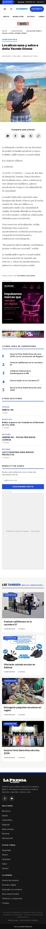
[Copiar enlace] (38, 136)
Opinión (5, 868)
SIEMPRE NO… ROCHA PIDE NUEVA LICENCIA (18, 438)
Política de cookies (29, 920)
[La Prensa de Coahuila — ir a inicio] (22, 9)
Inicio (6, 16)
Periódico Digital (9, 885)
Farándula (6, 859)
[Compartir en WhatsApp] (8, 136)
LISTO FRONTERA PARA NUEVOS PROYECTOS (18, 453)
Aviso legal (13, 920)
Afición (5, 855)
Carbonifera (17, 31)
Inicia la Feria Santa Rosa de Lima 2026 (25, 389)
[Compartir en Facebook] (15, 136)
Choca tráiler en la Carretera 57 (24, 380)
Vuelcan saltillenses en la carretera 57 (26, 363)
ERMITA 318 (7, 410)
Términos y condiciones (12, 898)
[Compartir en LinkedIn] (23, 136)
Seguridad (6, 850)
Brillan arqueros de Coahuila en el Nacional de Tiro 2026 (23, 423)
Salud (4, 864)
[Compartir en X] (31, 136)
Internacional (7, 838)
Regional (5, 825)
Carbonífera (7, 820)
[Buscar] (11, 9)
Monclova (18, 16)
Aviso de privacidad (10, 894)
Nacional (5, 834)
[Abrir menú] (5, 9)
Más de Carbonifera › (33, 585)
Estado (31, 16)
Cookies (5, 903)
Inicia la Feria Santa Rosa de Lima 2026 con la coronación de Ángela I (26, 355)
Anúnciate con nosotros (12, 889)
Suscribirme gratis (23, 487)
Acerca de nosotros (10, 880)
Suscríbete (37, 9)
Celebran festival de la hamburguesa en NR (20, 372)
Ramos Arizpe (8, 829)
